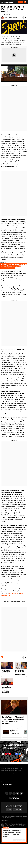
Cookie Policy (4, 770)
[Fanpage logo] (8, 2)
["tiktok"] (2, 754)
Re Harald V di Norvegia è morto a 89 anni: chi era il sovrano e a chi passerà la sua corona (13, 833)
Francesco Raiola (13, 17)
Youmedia (3, 768)
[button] (25, 17)
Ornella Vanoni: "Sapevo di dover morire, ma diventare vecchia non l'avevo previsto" (13, 720)
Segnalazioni (10, 768)
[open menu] (1, 2)
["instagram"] (6, 754)
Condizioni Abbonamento (15, 770)
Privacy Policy (18, 768)
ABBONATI (20, 2)
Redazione (3, 773)
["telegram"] (20, 754)
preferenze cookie (12, 773)
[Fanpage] (14, 798)
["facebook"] (16, 754)
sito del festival (13, 593)
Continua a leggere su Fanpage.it (14, 601)
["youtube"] (9, 754)
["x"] (13, 754)
